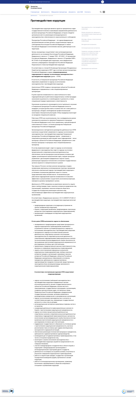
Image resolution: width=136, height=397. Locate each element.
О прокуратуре (35, 12)
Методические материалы (89, 44)
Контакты (88, 12)
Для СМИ (80, 12)
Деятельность (45, 12)
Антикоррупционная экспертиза (91, 48)
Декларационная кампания (89, 68)
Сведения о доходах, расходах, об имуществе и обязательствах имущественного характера (91, 53)
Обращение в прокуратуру (59, 12)
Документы (72, 12)
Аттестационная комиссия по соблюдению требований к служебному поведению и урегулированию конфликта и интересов (90, 62)
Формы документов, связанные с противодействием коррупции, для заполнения (92, 34)
